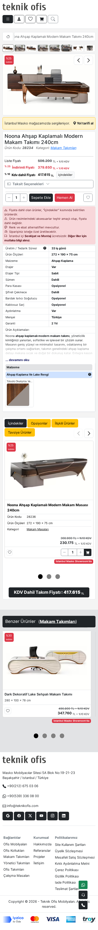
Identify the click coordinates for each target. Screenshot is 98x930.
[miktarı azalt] (9, 198)
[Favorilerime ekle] (88, 198)
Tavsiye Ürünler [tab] (19, 432)
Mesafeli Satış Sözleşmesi (75, 857)
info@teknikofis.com (23, 806)
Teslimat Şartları (67, 889)
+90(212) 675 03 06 (22, 786)
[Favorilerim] (30, 19)
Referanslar (42, 850)
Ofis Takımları (13, 869)
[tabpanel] (49, 512)
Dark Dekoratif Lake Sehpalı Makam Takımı (38, 694)
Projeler (39, 857)
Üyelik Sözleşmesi (69, 851)
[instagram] (52, 816)
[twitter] (30, 816)
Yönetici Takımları (16, 863)
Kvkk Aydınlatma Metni (72, 863)
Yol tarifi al (84, 123)
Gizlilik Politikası (67, 876)
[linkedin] (64, 816)
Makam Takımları (63, 148)
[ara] (53, 19)
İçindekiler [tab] (15, 423)
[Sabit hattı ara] (83, 905)
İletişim (39, 863)
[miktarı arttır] (23, 198)
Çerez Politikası (66, 870)
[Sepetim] (41, 19)
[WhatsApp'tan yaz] (83, 885)
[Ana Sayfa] (8, 36)
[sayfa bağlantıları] (8, 19)
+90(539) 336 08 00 (23, 796)
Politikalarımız (66, 837)
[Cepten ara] (83, 895)
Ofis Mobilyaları (15, 844)
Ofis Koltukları (13, 850)
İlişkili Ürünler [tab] (65, 423)
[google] (8, 816)
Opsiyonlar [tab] (39, 423)
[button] (88, 433)
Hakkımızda (43, 844)
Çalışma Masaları (16, 875)
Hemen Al (64, 197)
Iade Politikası (65, 882)
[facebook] (19, 816)
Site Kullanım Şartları (70, 845)
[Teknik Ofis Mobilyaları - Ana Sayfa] (24, 7)
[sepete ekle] (87, 552)
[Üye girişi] (19, 19)
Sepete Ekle (41, 197)
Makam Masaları (38, 529)
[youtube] (41, 816)
